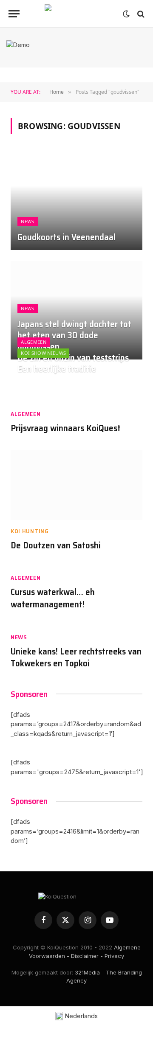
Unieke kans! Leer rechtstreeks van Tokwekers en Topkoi (76, 657)
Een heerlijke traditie (56, 369)
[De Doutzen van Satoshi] (76, 485)
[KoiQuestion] (76, 14)
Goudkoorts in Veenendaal (66, 237)
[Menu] (14, 13)
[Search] (140, 13)
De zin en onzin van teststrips (73, 358)
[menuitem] (76, 1016)
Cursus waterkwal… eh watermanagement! (53, 598)
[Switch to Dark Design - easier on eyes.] (126, 14)
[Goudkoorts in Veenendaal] (76, 200)
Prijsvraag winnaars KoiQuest (66, 428)
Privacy (114, 955)
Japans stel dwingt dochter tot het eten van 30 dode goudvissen (74, 335)
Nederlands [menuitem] (81, 1015)
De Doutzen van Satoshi (56, 545)
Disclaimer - (87, 955)
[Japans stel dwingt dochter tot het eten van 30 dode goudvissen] (76, 310)
